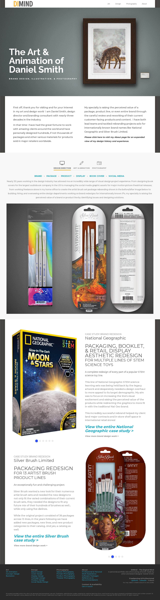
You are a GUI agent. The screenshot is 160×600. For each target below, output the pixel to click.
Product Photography (65, 576)
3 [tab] (43, 441)
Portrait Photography (65, 574)
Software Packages (90, 576)
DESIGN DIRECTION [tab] (62, 168)
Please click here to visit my (99, 137)
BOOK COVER (97, 176)
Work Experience (89, 574)
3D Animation (11, 572)
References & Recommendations (90, 579)
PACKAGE (51, 176)
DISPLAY (80, 176)
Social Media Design (39, 582)
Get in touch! (87, 586)
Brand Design (37, 572)
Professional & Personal (92, 572)
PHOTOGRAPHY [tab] (99, 168)
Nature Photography (65, 572)
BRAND (38, 176)
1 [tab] (36, 441)
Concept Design (13, 574)
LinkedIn (142, 580)
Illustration (10, 576)
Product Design (37, 580)
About (117, 137)
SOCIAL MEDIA (116, 176)
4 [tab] (46, 441)
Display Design (37, 576)
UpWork (134, 580)
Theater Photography (65, 578)
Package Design (38, 578)
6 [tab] (53, 441)
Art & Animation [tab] (81, 168)
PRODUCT (66, 176)
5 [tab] (49, 441)
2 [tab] (39, 441)
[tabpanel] (44, 383)
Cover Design (36, 574)
